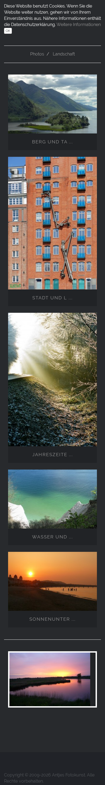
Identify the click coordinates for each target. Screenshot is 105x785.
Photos (37, 54)
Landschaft (64, 54)
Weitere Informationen (79, 24)
